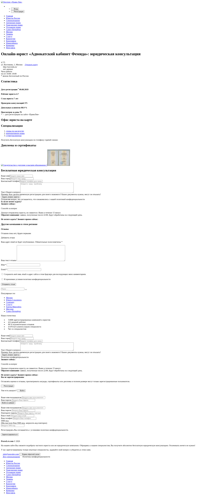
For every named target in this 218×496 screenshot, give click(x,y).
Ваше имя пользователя (11, 397)
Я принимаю (27, 279)
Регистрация (18, 11)
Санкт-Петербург (13, 30)
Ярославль (10, 48)
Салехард (10, 302)
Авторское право (13, 23)
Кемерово (10, 45)
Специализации (13, 20)
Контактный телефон (10, 181)
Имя (3, 265)
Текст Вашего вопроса (10, 192)
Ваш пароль (6, 400)
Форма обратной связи (30, 454)
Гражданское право (14, 25)
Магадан (9, 309)
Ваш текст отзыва (8, 260)
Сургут (9, 36)
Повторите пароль (9, 413)
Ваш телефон (6, 418)
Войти (21, 391)
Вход (15, 9)
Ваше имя (5, 176)
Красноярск (11, 41)
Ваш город (5, 178)
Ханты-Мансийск (13, 307)
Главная (9, 16)
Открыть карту (31, 65)
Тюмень (9, 34)
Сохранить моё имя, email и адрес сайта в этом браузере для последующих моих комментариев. (45, 274)
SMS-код (24, 422)
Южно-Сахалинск (14, 300)
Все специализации (11, 457)
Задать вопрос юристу (10, 197)
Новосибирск (12, 43)
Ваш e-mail (5, 416)
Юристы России (13, 18)
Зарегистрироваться (10, 434)
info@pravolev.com (11, 454)
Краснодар (10, 39)
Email (4, 269)
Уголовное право (13, 27)
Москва (9, 32)
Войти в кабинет (8, 403)
